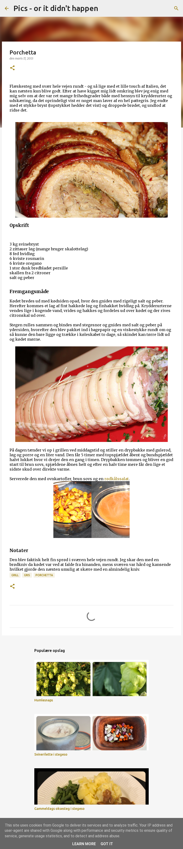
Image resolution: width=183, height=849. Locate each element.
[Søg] (105, 8)
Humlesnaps (43, 700)
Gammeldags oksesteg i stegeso (59, 809)
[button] (12, 68)
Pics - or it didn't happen (55, 8)
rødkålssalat (116, 478)
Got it (107, 844)
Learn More (84, 844)
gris (27, 575)
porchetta (44, 575)
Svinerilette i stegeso (50, 754)
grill (15, 575)
